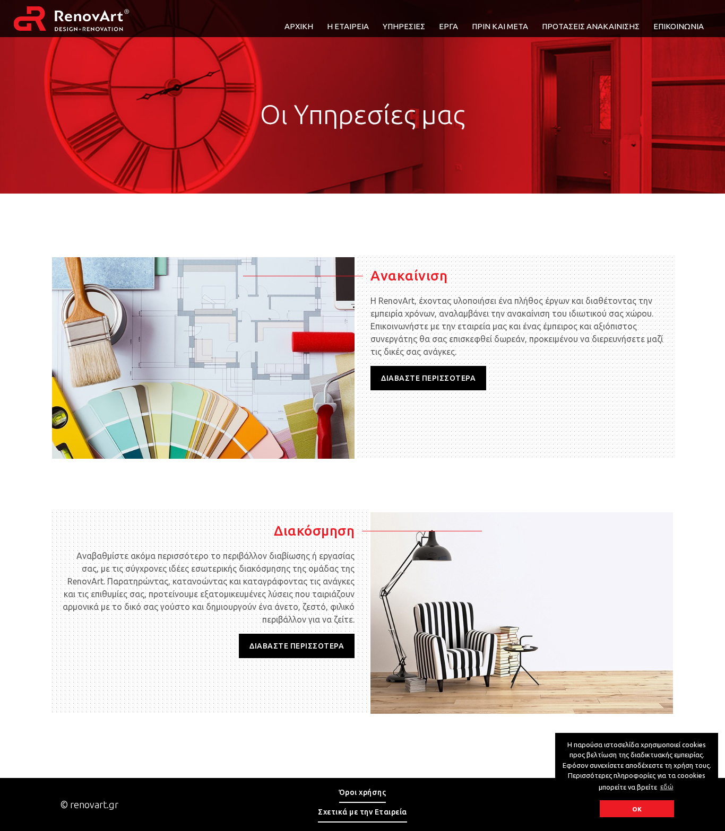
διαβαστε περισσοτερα (428, 378)
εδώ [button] (667, 786)
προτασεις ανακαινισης (591, 26)
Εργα (448, 26)
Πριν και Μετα (500, 26)
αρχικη (298, 26)
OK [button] (637, 809)
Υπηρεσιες (404, 26)
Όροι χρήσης (362, 792)
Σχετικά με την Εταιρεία (362, 812)
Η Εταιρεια (348, 26)
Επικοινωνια (678, 26)
